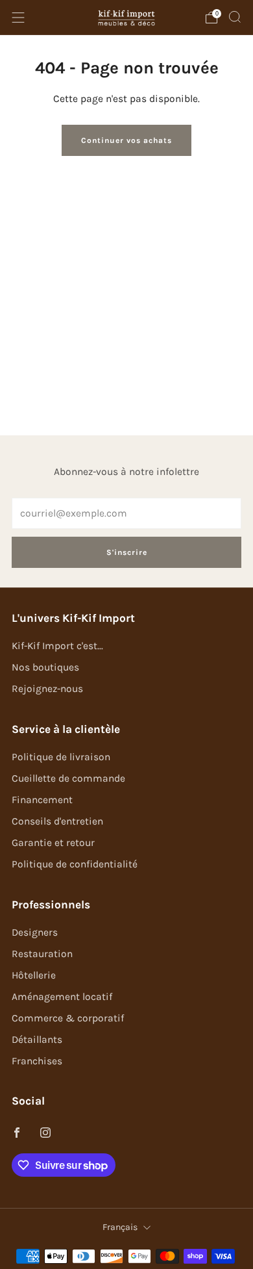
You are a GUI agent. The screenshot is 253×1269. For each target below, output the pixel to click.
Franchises (37, 1061)
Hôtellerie (34, 975)
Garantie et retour (53, 843)
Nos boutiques (45, 667)
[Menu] (18, 17)
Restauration (42, 954)
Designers (35, 932)
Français (120, 1227)
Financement (42, 800)
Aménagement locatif (62, 997)
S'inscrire (126, 552)
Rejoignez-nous (47, 689)
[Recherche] (234, 16)
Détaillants (37, 1039)
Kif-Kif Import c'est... (57, 646)
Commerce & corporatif (68, 1018)
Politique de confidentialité (75, 864)
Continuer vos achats (126, 140)
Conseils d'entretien (57, 821)
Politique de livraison (61, 757)
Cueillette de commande (68, 778)
